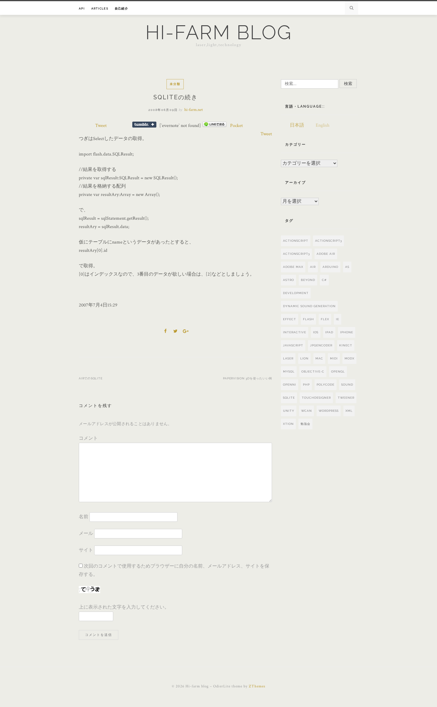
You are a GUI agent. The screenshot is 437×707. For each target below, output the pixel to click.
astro (288, 280)
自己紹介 (121, 8)
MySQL (289, 371)
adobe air (326, 253)
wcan (306, 410)
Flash (308, 319)
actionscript (295, 240)
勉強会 (305, 423)
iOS (315, 332)
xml (349, 410)
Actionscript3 (328, 240)
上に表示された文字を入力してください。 (124, 607)
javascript (293, 345)
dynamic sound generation (309, 306)
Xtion (288, 423)
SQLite (289, 397)
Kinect (345, 345)
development (296, 293)
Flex (325, 319)
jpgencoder (321, 345)
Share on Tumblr (144, 125)
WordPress (329, 410)
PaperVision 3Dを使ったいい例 (247, 378)
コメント (88, 438)
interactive (294, 332)
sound (347, 384)
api (82, 8)
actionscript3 (296, 253)
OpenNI (289, 384)
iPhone (346, 332)
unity (288, 410)
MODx (349, 358)
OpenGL (338, 371)
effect (289, 319)
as (347, 266)
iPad (329, 332)
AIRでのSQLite (90, 378)
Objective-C (312, 371)
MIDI (334, 358)
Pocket (236, 125)
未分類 (175, 84)
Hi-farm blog (218, 32)
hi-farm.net (193, 109)
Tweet (101, 125)
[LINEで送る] (214, 125)
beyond (308, 280)
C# (324, 280)
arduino (330, 266)
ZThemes (257, 686)
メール (86, 533)
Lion (304, 358)
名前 (83, 517)
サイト (86, 550)
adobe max (293, 266)
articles (99, 8)
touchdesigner (316, 397)
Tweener (346, 397)
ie (337, 319)
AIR (313, 266)
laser (288, 358)
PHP (306, 384)
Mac (319, 358)
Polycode (325, 384)
